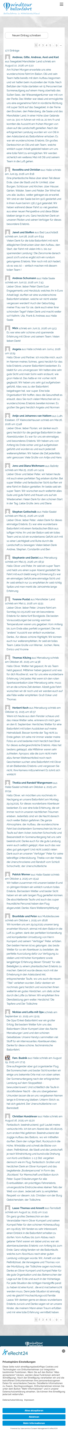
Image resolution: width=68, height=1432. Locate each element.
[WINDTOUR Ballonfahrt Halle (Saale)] (17, 9)
